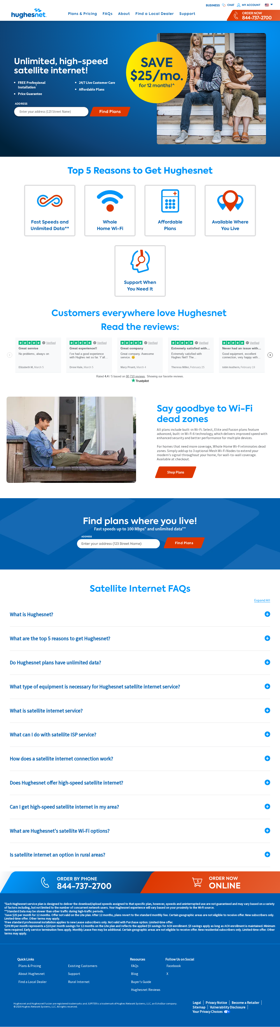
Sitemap (199, 1007)
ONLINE (225, 885)
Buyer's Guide (141, 982)
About (124, 14)
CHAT (230, 5)
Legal (197, 1003)
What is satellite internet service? (46, 710)
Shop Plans (175, 472)
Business (213, 5)
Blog (134, 974)
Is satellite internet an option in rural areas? (57, 854)
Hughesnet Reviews (145, 990)
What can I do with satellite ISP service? (53, 734)
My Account (251, 5)
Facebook (173, 966)
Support (187, 14)
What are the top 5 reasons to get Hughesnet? (60, 638)
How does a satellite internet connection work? (61, 758)
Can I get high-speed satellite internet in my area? (64, 806)
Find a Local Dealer (154, 14)
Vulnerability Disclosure (227, 1007)
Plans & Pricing (82, 14)
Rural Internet (79, 982)
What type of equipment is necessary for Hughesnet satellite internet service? (95, 686)
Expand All (262, 600)
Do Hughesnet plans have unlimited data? (55, 662)
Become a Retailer (245, 1003)
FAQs (108, 14)
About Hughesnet (31, 974)
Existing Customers (82, 966)
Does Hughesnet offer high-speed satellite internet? (66, 782)
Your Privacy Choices (208, 1011)
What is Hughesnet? (31, 614)
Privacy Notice (216, 1003)
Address (21, 103)
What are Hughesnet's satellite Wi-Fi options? (60, 830)
